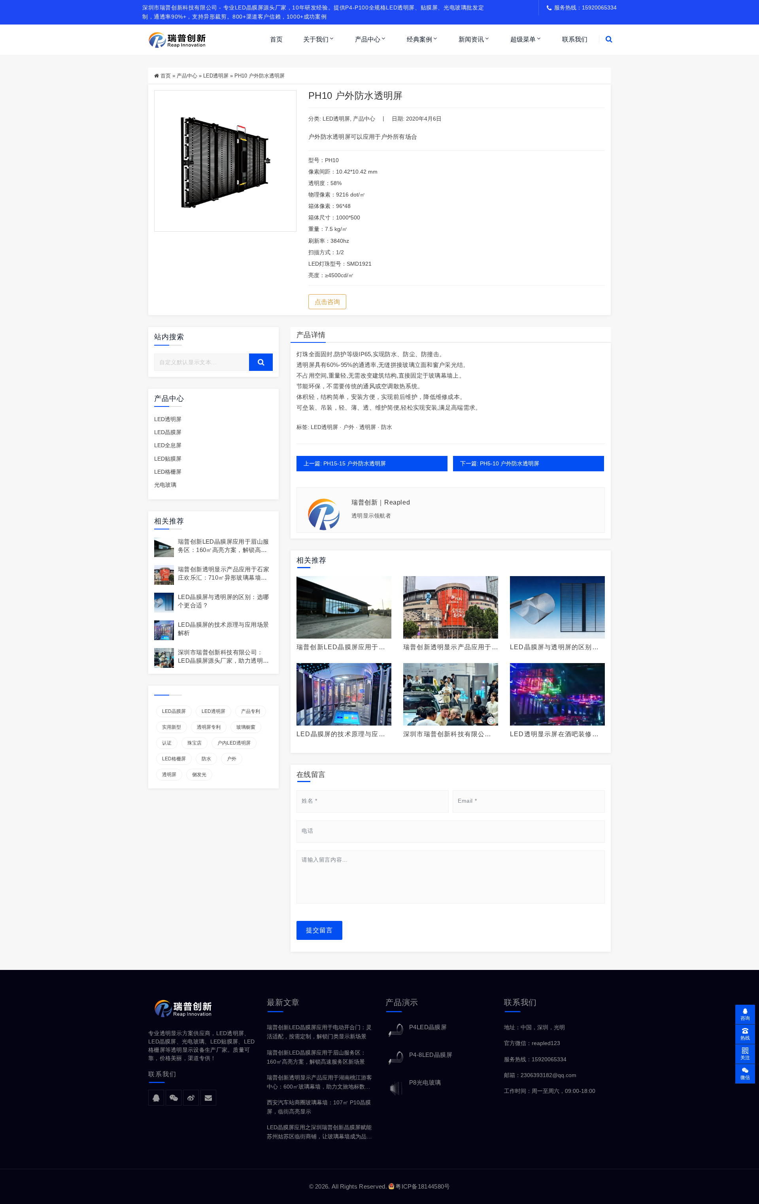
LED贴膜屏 (167, 459)
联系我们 (574, 39)
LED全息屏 (167, 445)
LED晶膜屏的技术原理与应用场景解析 (340, 734)
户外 (231, 759)
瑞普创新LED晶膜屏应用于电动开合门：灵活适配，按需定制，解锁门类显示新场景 (319, 1032)
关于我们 (316, 39)
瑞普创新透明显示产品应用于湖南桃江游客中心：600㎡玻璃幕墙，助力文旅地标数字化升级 (319, 1082)
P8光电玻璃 (425, 1082)
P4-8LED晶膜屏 (430, 1054)
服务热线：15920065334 (535, 1059)
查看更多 (344, 607)
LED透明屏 (215, 76)
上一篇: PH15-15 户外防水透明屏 (345, 463)
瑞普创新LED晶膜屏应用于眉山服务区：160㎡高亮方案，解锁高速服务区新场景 (223, 549)
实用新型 (171, 727)
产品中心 (367, 39)
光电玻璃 (165, 485)
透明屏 (169, 774)
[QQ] (156, 1098)
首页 (276, 39)
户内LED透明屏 (234, 743)
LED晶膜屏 (167, 432)
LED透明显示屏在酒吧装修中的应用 (554, 734)
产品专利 (250, 711)
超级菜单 (523, 39)
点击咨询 (327, 302)
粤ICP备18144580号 (422, 1186)
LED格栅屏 (167, 472)
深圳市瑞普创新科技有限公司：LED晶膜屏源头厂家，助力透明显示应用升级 (223, 660)
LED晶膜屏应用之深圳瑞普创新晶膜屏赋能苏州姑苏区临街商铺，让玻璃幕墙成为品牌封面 (319, 1132)
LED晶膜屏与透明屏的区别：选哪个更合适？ (554, 647)
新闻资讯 (471, 39)
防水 (206, 759)
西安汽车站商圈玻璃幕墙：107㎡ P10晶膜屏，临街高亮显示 (319, 1107)
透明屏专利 (209, 727)
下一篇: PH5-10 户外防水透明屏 (499, 463)
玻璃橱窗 (245, 727)
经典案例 (419, 39)
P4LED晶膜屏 (428, 1027)
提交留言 (319, 930)
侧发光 (199, 774)
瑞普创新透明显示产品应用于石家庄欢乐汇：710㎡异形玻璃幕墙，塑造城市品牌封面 (223, 577)
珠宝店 (194, 743)
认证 (167, 743)
